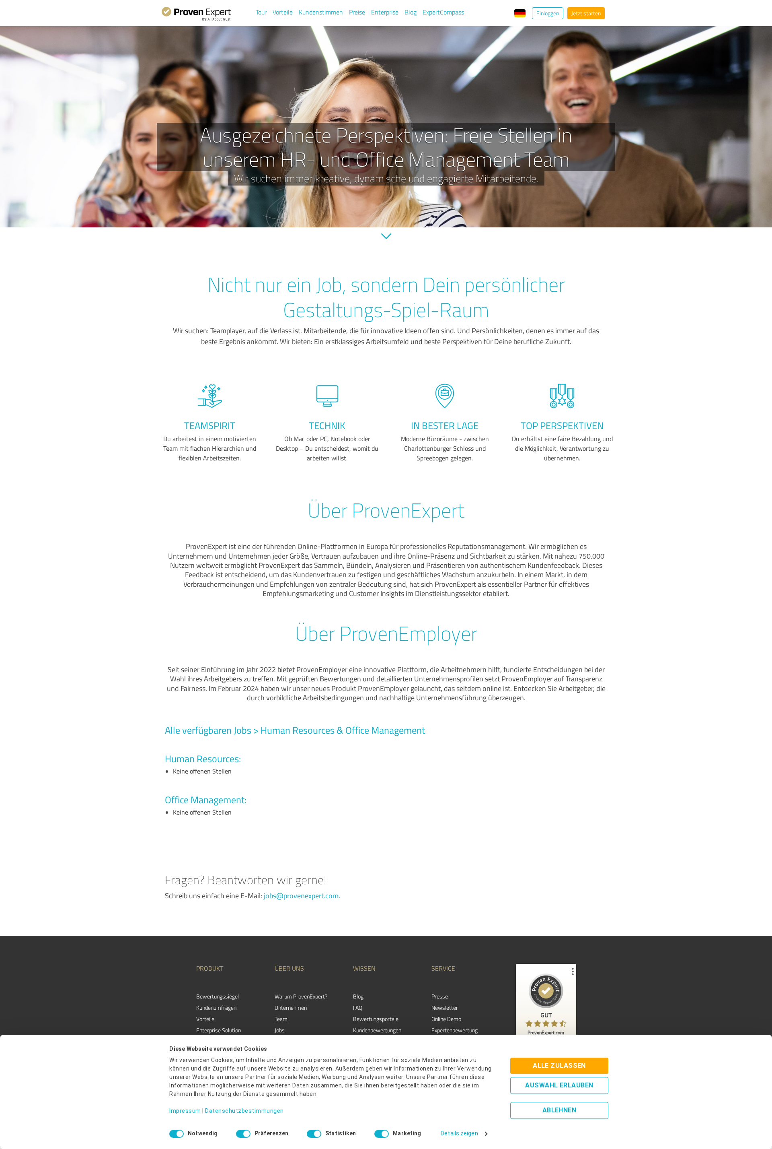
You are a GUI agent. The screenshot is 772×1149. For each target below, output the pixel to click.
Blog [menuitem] (358, 996)
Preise (357, 12)
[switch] (243, 1134)
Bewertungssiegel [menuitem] (217, 996)
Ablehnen (559, 1110)
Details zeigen (459, 1133)
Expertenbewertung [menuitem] (454, 1030)
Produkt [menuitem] (209, 968)
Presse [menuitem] (439, 996)
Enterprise (384, 12)
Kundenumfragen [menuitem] (216, 1007)
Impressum (185, 1111)
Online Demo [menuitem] (446, 1019)
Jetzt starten (586, 13)
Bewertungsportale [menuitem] (375, 1019)
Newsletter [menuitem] (444, 1007)
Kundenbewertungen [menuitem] (377, 1030)
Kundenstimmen (321, 12)
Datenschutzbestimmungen (244, 1111)
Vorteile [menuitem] (205, 1019)
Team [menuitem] (281, 1019)
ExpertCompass (443, 12)
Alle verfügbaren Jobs (208, 729)
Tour (261, 12)
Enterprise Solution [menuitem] (218, 1030)
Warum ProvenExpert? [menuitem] (301, 996)
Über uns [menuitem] (289, 968)
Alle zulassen (559, 1066)
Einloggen (547, 13)
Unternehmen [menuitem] (291, 1007)
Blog (410, 12)
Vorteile (283, 12)
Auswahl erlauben (559, 1085)
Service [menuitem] (443, 968)
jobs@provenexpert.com (301, 895)
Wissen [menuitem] (364, 968)
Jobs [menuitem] (280, 1030)
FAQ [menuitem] (357, 1007)
